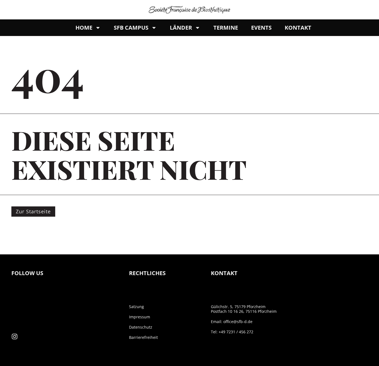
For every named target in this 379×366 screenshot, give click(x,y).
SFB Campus (131, 27)
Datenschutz (140, 327)
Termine (225, 27)
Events (261, 27)
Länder (181, 27)
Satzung (136, 306)
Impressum (139, 316)
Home (83, 27)
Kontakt (298, 27)
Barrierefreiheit (143, 337)
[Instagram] (14, 336)
